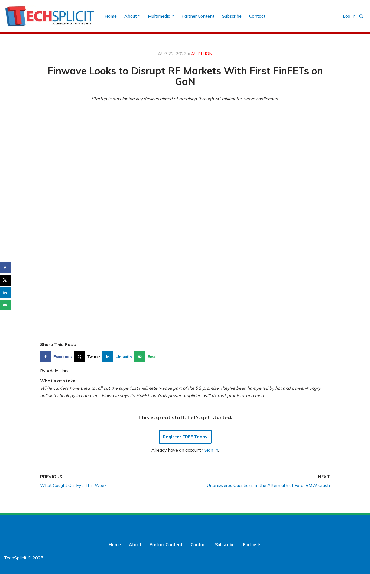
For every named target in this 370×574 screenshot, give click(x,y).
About (135, 544)
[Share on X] (5, 280)
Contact (257, 16)
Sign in (211, 450)
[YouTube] (361, 525)
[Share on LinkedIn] (5, 292)
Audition (201, 53)
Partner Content (198, 16)
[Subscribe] (325, 568)
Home (111, 16)
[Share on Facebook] (5, 267)
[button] (139, 16)
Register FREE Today (185, 436)
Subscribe (232, 16)
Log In (349, 16)
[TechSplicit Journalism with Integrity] (49, 16)
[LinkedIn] (350, 525)
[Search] (361, 16)
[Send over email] (5, 305)
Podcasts (252, 544)
